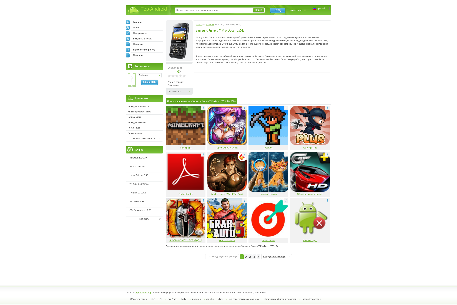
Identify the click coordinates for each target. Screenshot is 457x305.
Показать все (174, 91)
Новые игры (134, 128)
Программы (140, 33)
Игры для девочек (137, 122)
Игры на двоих (135, 133)
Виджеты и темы (142, 38)
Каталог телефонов (144, 49)
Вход (278, 10)
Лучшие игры (134, 117)
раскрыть (144, 219)
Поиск (258, 10)
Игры (136, 27)
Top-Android (147, 10)
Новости (138, 44)
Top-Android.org (143, 292)
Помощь (138, 55)
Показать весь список (144, 138)
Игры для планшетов (138, 106)
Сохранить (149, 82)
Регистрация (295, 10)
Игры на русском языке (139, 111)
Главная (137, 22)
